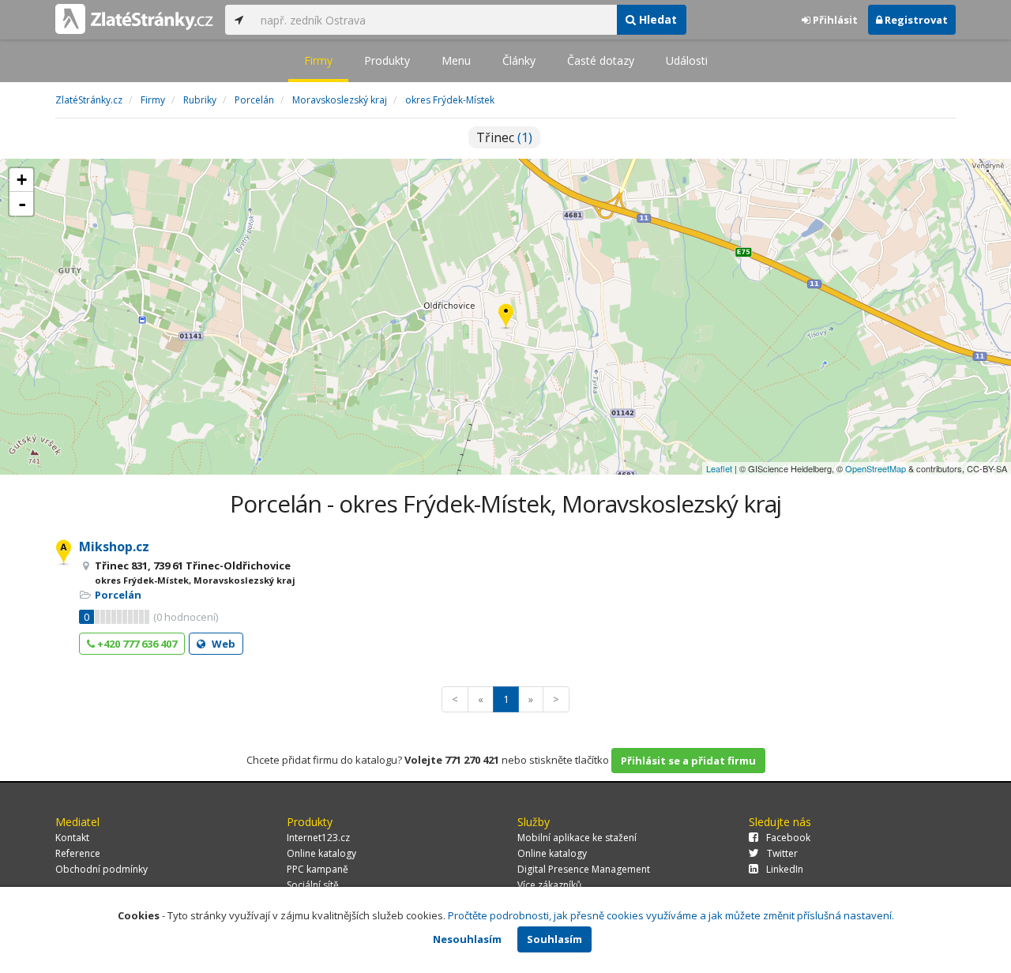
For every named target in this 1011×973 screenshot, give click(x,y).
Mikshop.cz (114, 546)
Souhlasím (554, 939)
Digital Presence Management (583, 869)
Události (687, 60)
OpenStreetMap (875, 468)
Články (519, 60)
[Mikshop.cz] (506, 317)
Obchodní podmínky (101, 869)
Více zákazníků (549, 885)
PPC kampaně (317, 869)
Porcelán (118, 595)
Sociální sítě (313, 885)
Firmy (318, 60)
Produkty (387, 60)
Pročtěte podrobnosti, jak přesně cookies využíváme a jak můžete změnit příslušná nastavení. (671, 915)
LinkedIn (784, 869)
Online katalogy (321, 853)
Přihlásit (834, 20)
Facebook (788, 837)
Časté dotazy (600, 60)
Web (222, 644)
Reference (77, 853)
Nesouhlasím (467, 939)
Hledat (656, 19)
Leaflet (719, 468)
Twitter (782, 853)
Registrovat (915, 20)
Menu (456, 60)
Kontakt (72, 837)
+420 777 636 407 (136, 644)
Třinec (504, 137)
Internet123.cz (318, 837)
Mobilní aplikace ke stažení (577, 837)
